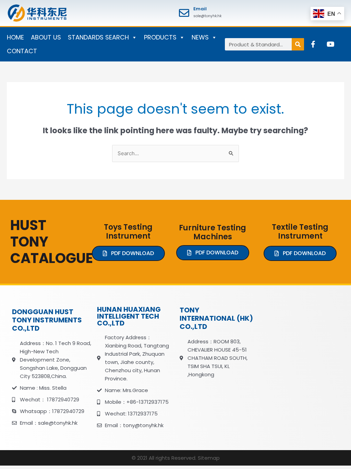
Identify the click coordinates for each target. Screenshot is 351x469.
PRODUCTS (160, 37)
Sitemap (209, 457)
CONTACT (22, 51)
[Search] (298, 44)
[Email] (184, 13)
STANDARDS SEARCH (98, 37)
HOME (15, 37)
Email (200, 8)
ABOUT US (46, 37)
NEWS (200, 37)
